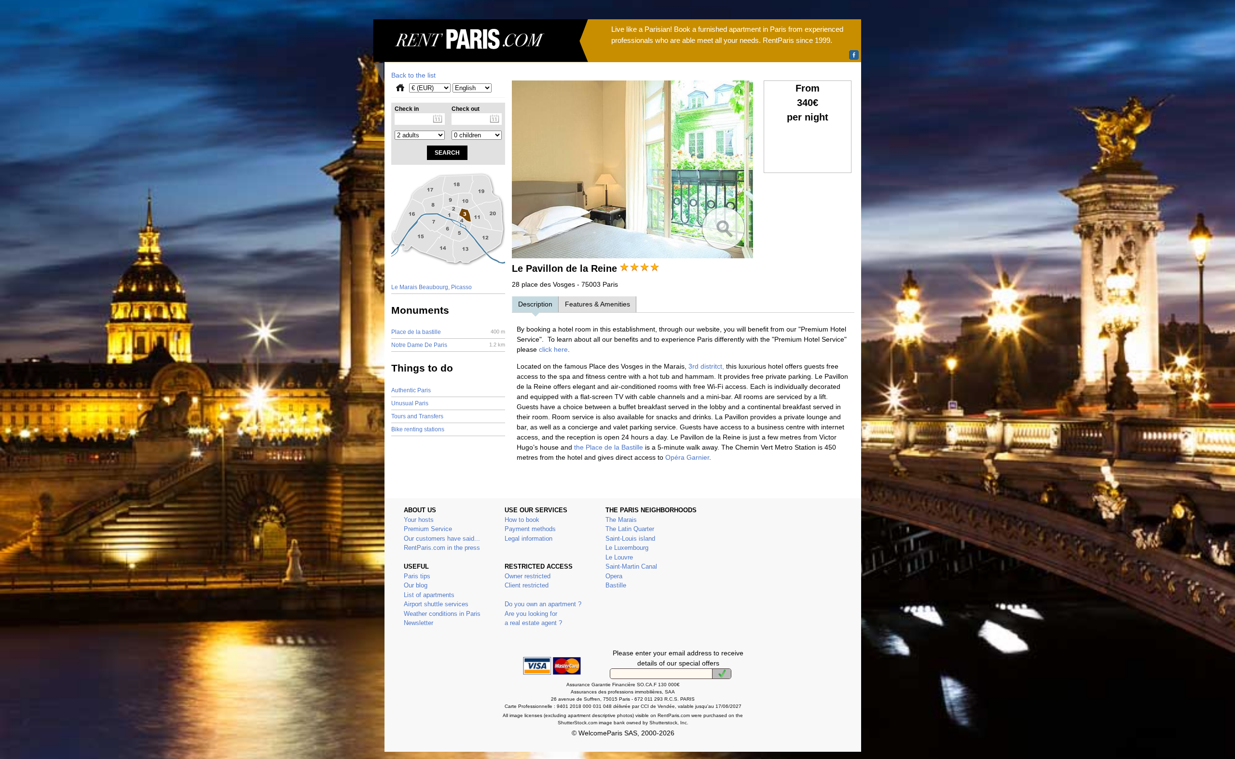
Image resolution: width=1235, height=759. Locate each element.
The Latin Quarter (629, 529)
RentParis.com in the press (442, 547)
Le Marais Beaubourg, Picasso (431, 287)
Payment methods (530, 529)
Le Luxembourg (626, 547)
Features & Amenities (597, 304)
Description (535, 304)
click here (553, 349)
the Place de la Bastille (608, 447)
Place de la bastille (448, 332)
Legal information (528, 538)
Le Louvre (619, 557)
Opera (613, 576)
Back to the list (413, 75)
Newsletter (418, 622)
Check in (407, 109)
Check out (466, 109)
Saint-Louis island (630, 538)
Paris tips (417, 576)
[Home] (480, 51)
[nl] (722, 674)
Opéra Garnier (686, 457)
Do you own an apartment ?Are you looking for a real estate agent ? (543, 613)
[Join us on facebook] (854, 55)
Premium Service (428, 529)
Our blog (415, 585)
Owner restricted (527, 576)
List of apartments (429, 595)
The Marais (621, 519)
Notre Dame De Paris (448, 345)
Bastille (615, 585)
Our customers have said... (442, 538)
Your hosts (419, 519)
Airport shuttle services (436, 604)
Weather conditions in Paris (442, 613)
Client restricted (527, 585)
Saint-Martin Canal (631, 566)
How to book (522, 519)
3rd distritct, (706, 366)
